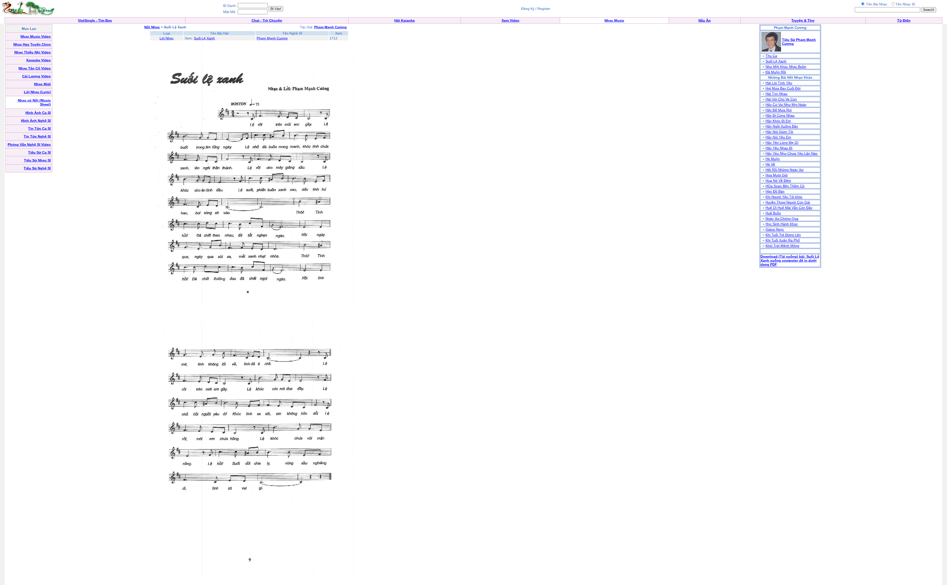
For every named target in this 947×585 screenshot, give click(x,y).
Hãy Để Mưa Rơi (778, 110)
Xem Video (510, 20)
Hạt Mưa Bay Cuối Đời (783, 88)
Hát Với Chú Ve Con (781, 99)
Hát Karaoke (404, 20)
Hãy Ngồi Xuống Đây (781, 126)
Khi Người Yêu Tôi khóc (783, 197)
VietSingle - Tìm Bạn (95, 20)
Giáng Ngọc (774, 229)
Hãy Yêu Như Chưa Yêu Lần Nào (791, 153)
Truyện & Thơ (802, 20)
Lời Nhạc (167, 38)
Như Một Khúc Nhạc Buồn (785, 67)
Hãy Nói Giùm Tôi (779, 132)
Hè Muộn (772, 159)
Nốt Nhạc (152, 27)
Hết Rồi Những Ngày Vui (784, 170)
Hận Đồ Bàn (774, 191)
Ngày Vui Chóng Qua (781, 218)
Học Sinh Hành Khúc (781, 224)
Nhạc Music (614, 20)
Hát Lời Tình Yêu (778, 83)
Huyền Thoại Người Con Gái (787, 202)
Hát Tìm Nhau (776, 94)
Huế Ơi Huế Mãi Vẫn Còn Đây (788, 208)
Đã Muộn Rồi (775, 72)
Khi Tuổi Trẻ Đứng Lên (783, 235)
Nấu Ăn (704, 20)
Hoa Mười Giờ (776, 175)
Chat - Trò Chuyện (267, 20)
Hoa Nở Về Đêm (778, 181)
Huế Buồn (773, 213)
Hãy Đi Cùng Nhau (780, 115)
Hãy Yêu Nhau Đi (778, 148)
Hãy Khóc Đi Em (778, 121)
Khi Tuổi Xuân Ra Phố (782, 240)
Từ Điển (904, 20)
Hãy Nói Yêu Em (778, 137)
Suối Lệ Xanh (204, 38)
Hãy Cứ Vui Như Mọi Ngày (785, 105)
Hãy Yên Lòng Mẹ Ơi (781, 143)
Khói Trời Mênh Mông (782, 246)
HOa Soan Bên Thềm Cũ (784, 186)
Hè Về (770, 164)
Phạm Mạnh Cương (272, 38)
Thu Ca (771, 56)
